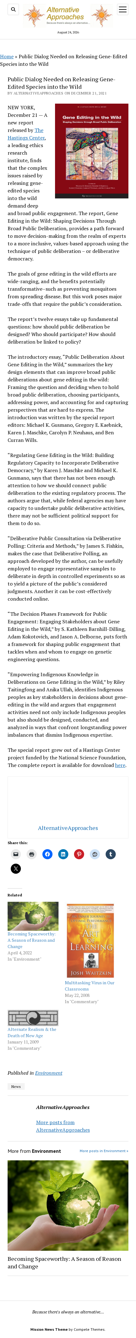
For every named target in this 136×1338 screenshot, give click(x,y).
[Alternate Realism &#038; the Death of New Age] (33, 1018)
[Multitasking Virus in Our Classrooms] (90, 941)
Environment (48, 1072)
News (16, 1086)
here (120, 765)
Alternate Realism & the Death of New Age (32, 1032)
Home (7, 56)
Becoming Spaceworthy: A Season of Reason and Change (32, 940)
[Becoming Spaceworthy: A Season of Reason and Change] (33, 916)
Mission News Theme (49, 1329)
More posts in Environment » (104, 1150)
